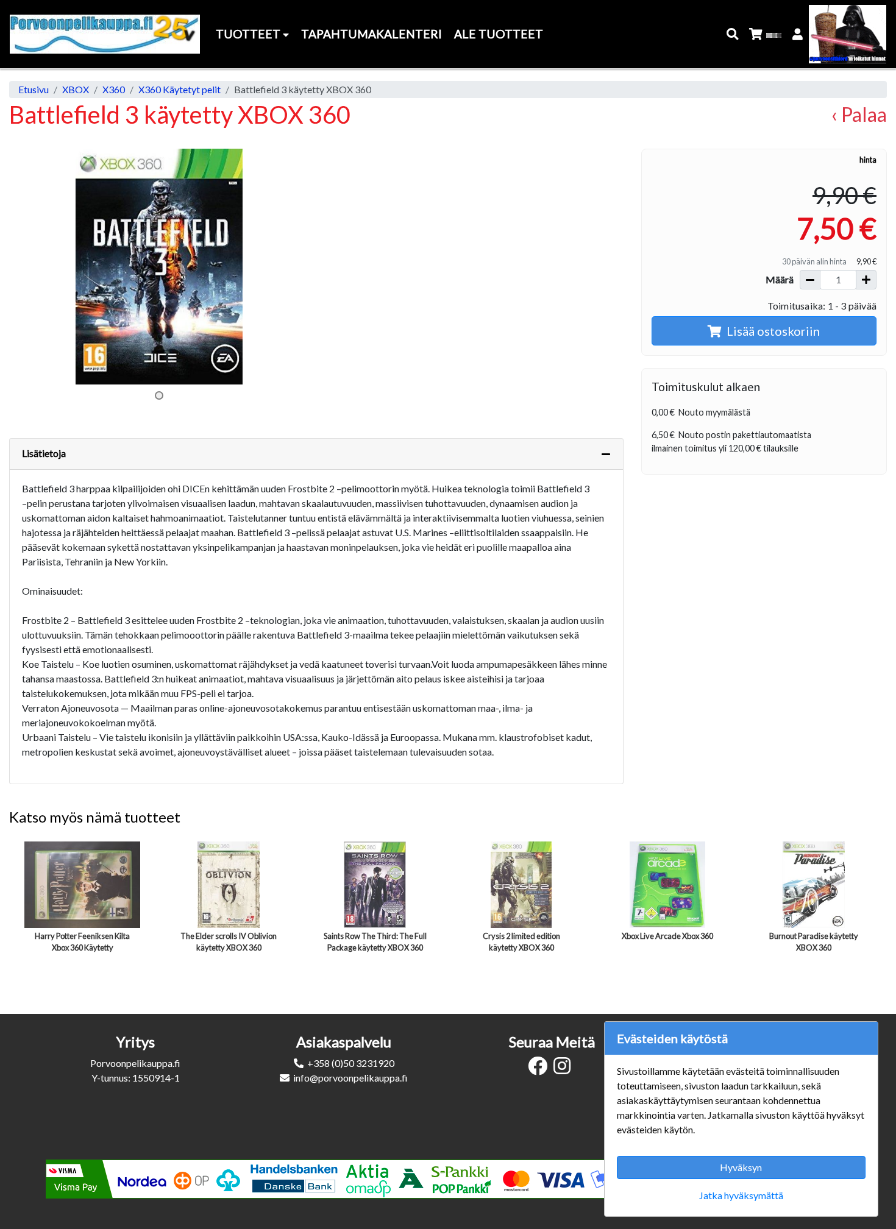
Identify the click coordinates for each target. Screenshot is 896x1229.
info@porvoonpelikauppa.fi (350, 1077)
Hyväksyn (741, 1167)
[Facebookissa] (540, 1069)
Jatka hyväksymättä (741, 1195)
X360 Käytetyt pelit (179, 89)
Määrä (780, 279)
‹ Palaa (859, 114)
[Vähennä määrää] (810, 280)
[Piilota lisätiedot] (606, 454)
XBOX (75, 89)
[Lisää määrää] (866, 280)
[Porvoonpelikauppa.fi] (105, 34)
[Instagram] (565, 1069)
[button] (733, 34)
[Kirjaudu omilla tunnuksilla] (798, 34)
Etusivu (33, 89)
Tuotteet (249, 34)
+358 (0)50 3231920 (350, 1063)
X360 (113, 89)
